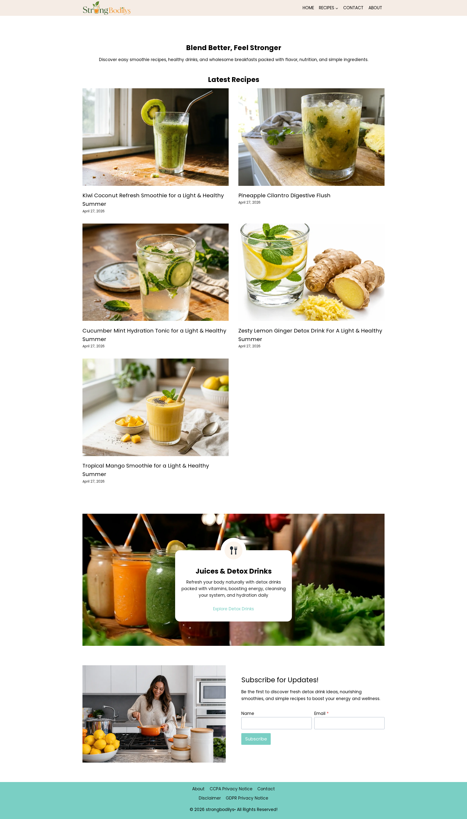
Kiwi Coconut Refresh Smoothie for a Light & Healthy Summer (153, 200)
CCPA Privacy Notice (231, 789)
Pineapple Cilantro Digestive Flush (284, 195)
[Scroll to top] (455, 812)
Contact (353, 8)
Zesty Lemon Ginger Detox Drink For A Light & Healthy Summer (310, 335)
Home (308, 8)
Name (247, 713)
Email (321, 713)
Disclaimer (210, 798)
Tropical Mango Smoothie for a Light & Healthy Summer (145, 470)
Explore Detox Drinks (233, 609)
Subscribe (256, 739)
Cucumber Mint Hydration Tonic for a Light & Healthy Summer (154, 335)
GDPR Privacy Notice (247, 798)
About (375, 8)
